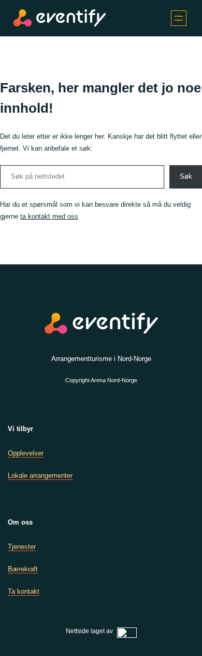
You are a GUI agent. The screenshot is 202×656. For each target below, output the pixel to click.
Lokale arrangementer (40, 475)
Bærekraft (23, 569)
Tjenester (22, 547)
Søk (186, 176)
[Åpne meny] (178, 18)
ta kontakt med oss (49, 216)
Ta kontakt (23, 591)
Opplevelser (26, 453)
